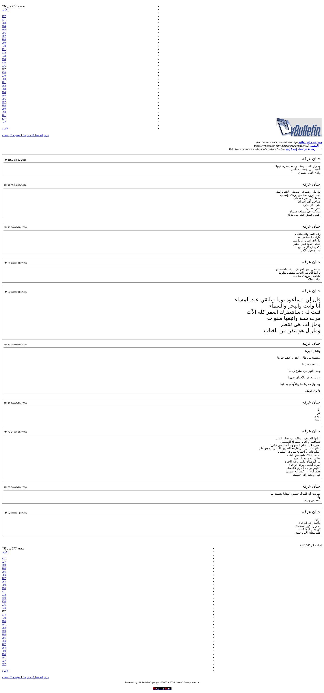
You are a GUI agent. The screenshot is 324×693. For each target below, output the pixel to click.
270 (4, 46)
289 (4, 108)
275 (4, 62)
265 (4, 29)
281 (4, 82)
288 (4, 105)
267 (4, 36)
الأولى (4, 9)
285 (4, 95)
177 (4, 16)
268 (4, 39)
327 (4, 118)
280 (4, 79)
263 (4, 23)
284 (4, 92)
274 (4, 59)
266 (4, 32)
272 (4, 52)
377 (4, 122)
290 (4, 112)
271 (4, 49)
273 (4, 56)
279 (4, 75)
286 (4, 99)
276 (4, 66)
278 (4, 72)
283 (4, 89)
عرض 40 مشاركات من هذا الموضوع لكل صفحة (25, 135)
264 (4, 26)
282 (4, 85)
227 (4, 19)
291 (4, 115)
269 (4, 42)
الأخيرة (5, 128)
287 (4, 102)
